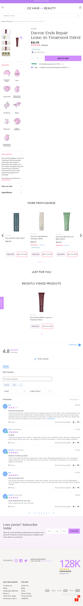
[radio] (7, 385)
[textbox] (79, 400)
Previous (3, 235)
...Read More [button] (50, 419)
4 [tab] (44, 262)
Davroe (9, 21)
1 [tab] (38, 262)
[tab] (41, 359)
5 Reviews (66, 245)
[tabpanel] (16, 233)
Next (80, 235)
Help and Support (10, 582)
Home (4, 21)
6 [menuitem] (46, 513)
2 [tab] (40, 262)
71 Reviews (42, 245)
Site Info (24, 582)
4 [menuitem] (41, 513)
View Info (10, 254)
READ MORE (6, 180)
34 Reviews (44, 45)
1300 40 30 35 (46, 561)
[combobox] (14, 391)
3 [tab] (42, 262)
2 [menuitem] (36, 513)
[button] (20, 385)
